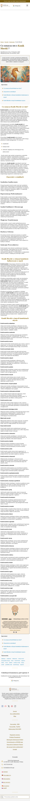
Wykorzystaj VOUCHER (15, 729)
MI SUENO (6, 786)
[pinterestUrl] (16, 632)
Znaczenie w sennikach (9, 91)
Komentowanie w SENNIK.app (15, 742)
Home (2, 42)
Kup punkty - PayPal (15, 726)
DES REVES (6, 782)
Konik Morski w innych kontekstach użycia (14, 100)
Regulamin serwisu (15, 735)
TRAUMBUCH (7, 775)
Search (2, 797)
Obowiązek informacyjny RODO (15, 739)
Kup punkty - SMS (15, 724)
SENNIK (5, 772)
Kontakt (15, 749)
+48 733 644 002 (8, 764)
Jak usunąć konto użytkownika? (15, 747)
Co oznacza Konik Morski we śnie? (12, 88)
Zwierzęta (11, 42)
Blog (15, 716)
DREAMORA (6, 779)
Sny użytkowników (15, 713)
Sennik (6, 42)
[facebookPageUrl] (13, 632)
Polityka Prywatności (14, 737)
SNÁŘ (5, 788)
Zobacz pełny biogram (15, 630)
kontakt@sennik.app (9, 767)
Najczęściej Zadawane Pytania (15, 744)
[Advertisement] (15, 25)
